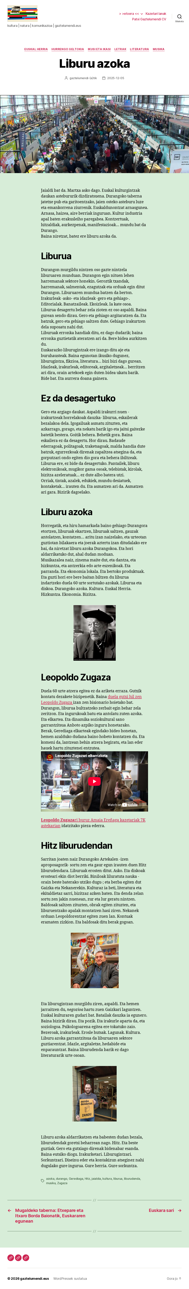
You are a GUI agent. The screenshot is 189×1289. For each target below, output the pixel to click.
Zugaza (62, 1183)
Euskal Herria (36, 49)
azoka (50, 1178)
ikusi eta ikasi (99, 49)
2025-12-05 (115, 78)
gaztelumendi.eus (34, 1278)
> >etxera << (129, 14)
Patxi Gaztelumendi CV (149, 19)
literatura (139, 49)
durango (61, 1178)
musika (159, 49)
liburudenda (132, 1178)
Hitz (87, 1178)
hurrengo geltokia (67, 49)
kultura (107, 1178)
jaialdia (96, 1178)
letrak (120, 49)
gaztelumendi (79, 78)
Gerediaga (76, 1178)
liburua (117, 1178)
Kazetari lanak (156, 14)
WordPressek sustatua (70, 1278)
